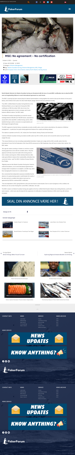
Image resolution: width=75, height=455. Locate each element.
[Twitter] (48, 2)
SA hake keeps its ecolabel (55, 278)
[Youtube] (44, 2)
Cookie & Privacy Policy (68, 379)
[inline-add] (37, 201)
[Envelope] (51, 2)
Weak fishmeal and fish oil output (19, 278)
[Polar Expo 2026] (5, 79)
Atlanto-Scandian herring (15, 67)
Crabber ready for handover (21, 222)
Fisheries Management (16, 65)
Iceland (28, 69)
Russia (45, 69)
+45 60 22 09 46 (12, 1)
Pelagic (40, 67)
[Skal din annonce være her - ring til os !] (14, 79)
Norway (40, 69)
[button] (28, 2)
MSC (36, 67)
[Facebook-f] (3, 361)
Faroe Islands (21, 69)
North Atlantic (34, 69)
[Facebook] (37, 2)
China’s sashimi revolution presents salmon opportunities (19, 299)
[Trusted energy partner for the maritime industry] (48, 78)
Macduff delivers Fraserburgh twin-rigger (24, 231)
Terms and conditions (59, 379)
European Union (12, 69)
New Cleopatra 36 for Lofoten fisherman (59, 231)
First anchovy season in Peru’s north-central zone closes (55, 299)
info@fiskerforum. (3, 1)
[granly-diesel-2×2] (66, 78)
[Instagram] (40, 2)
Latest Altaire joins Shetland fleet (58, 222)
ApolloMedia (70, 375)
